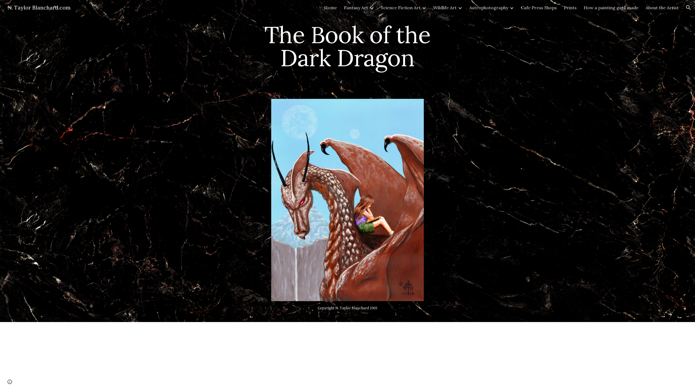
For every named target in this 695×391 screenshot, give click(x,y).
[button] (688, 7)
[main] (347, 46)
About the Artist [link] (662, 7)
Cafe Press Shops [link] (539, 7)
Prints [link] (570, 7)
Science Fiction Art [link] (401, 7)
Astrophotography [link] (488, 7)
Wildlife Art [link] (445, 7)
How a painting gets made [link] (611, 7)
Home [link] (330, 7)
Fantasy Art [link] (356, 7)
